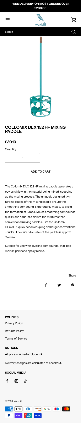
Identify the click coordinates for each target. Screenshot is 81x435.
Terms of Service (16, 338)
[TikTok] (25, 381)
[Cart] (71, 19)
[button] (9, 19)
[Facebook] (7, 381)
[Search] (71, 31)
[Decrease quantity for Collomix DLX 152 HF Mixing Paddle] (9, 157)
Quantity (10, 149)
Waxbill (18, 401)
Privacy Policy (14, 323)
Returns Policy (14, 331)
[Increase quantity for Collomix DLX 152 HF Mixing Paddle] (35, 157)
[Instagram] (16, 381)
